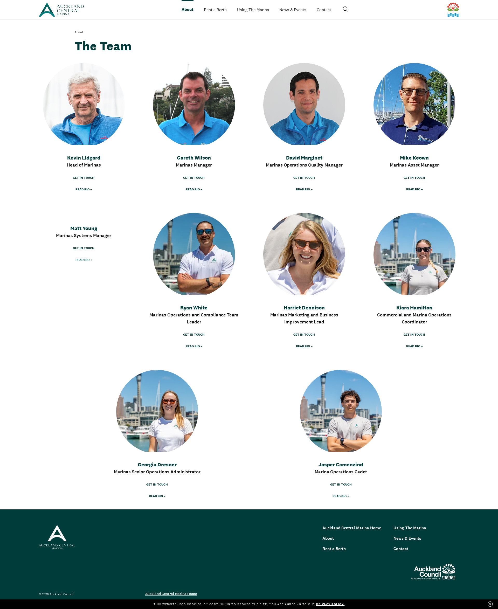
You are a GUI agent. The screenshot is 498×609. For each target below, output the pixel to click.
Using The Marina (409, 528)
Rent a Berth (215, 9)
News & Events (292, 9)
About (328, 538)
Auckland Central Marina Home (351, 528)
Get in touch (83, 178)
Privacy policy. (330, 604)
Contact (400, 548)
